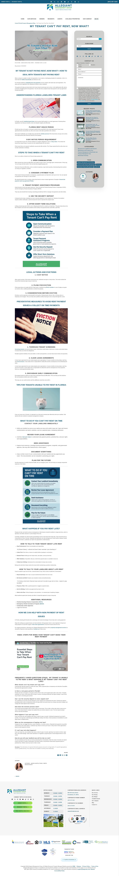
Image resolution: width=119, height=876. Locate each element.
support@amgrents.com (73, 811)
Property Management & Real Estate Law (88, 152)
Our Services (31, 18)
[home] (59, 9)
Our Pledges (95, 796)
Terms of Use (82, 100)
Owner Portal (5, 1)
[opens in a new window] (59, 853)
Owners (42, 18)
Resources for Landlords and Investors (87, 148)
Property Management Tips (84, 153)
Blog (96, 18)
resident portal (22, 807)
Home (22, 18)
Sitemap (79, 866)
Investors (99, 164)
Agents (59, 18)
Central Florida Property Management (86, 164)
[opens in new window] (58, 755)
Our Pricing (94, 794)
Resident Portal (17, 1)
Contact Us (94, 804)
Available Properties (72, 18)
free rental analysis (22, 811)
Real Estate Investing (83, 155)
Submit (89, 48)
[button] (51, 1)
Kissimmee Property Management (85, 166)
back (17, 776)
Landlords (97, 166)
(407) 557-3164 (112, 1)
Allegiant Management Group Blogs (85, 162)
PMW (74, 866)
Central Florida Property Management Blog (25, 23)
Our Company (87, 18)
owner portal (22, 803)
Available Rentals (96, 798)
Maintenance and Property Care (85, 150)
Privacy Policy (94, 99)
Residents (51, 18)
